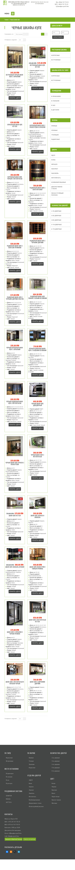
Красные (54, 790)
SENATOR (9, 796)
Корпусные (55, 55)
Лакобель (55, 173)
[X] (14, 852)
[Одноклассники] (10, 852)
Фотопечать (56, 178)
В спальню (55, 101)
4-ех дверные (56, 220)
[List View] (46, 34)
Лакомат (54, 169)
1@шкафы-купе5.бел (15, 833)
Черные (54, 787)
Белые (53, 783)
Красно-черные (56, 800)
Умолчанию (19, 34)
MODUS (8, 799)
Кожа (53, 160)
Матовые (54, 803)
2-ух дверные (56, 211)
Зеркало (54, 164)
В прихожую (56, 96)
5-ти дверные (56, 224)
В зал (53, 105)
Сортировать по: (9, 34)
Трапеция (55, 135)
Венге (53, 793)
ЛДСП (53, 155)
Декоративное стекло (56, 188)
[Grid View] (42, 34)
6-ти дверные (56, 229)
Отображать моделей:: (11, 39)
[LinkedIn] (18, 852)
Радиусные (55, 139)
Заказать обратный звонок (13, 839)
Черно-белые (55, 796)
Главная (6, 20)
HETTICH (8, 802)
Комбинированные (58, 182)
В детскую (55, 110)
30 (20, 40)
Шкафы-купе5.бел (13, 836)
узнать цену (14, 98)
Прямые (54, 126)
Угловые (54, 130)
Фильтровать (58, 37)
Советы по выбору (29, 839)
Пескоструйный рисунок (57, 194)
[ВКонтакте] (6, 852)
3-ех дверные (56, 215)
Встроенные (55, 60)
